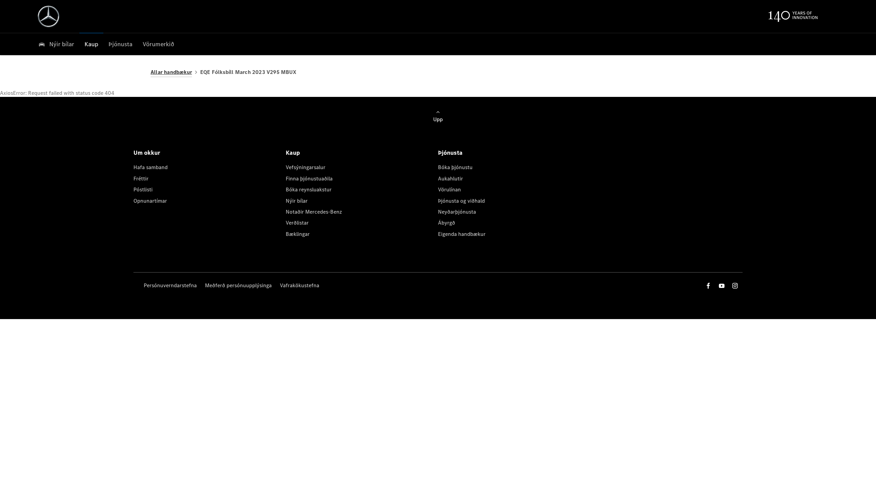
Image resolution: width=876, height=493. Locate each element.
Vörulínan (449, 189)
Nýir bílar (297, 200)
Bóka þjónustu (455, 167)
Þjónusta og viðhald (461, 200)
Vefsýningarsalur (305, 167)
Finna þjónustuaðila (309, 178)
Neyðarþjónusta (457, 211)
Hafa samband (150, 167)
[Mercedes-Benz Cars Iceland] (49, 16)
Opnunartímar (150, 200)
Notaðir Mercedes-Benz (314, 211)
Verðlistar (297, 222)
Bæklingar (298, 234)
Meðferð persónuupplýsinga (238, 285)
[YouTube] (722, 285)
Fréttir (141, 178)
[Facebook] (708, 285)
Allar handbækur (171, 72)
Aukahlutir (450, 178)
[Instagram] (735, 285)
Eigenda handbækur (462, 234)
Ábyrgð (446, 222)
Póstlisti (143, 189)
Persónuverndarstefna (170, 285)
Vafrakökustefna (299, 285)
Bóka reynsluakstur (309, 189)
